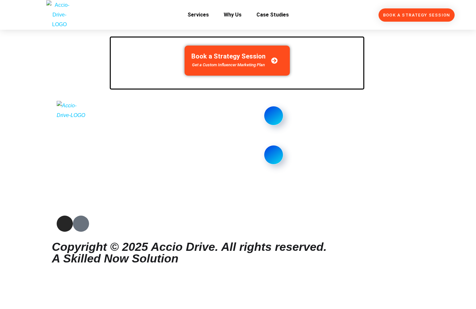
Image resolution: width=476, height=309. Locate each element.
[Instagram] (65, 224)
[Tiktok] (81, 224)
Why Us (233, 15)
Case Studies (272, 15)
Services (198, 15)
